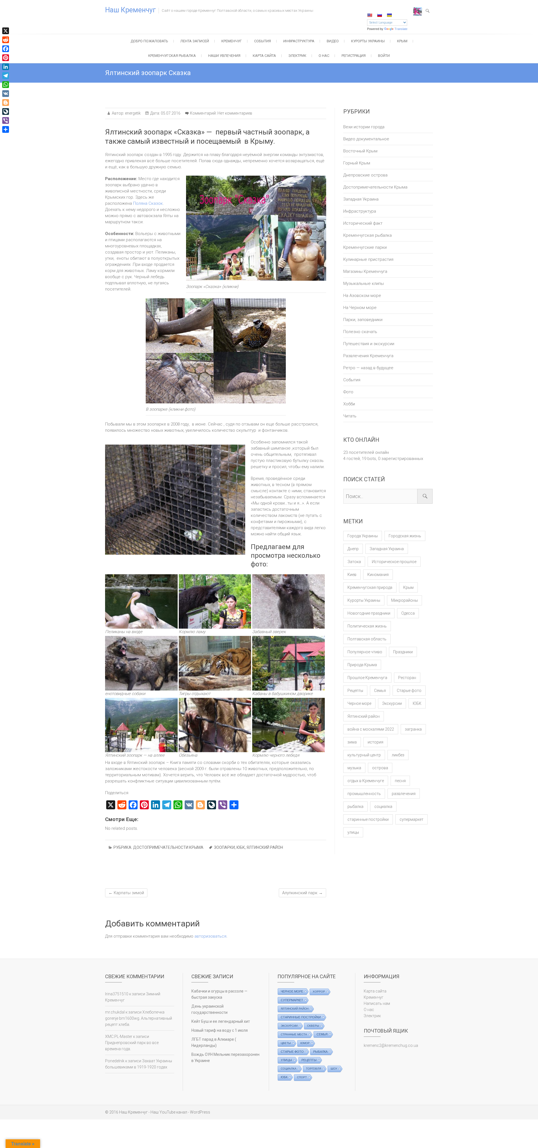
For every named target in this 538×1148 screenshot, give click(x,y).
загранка (413, 729)
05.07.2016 (170, 113)
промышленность (364, 793)
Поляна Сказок (148, 203)
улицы (353, 832)
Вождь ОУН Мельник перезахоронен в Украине (225, 1057)
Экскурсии (392, 703)
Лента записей (194, 41)
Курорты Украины (368, 41)
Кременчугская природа (369, 587)
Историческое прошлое (394, 561)
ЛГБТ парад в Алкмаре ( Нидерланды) (213, 1042)
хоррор (319, 991)
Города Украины (362, 536)
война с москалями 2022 (370, 729)
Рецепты (355, 690)
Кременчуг (231, 41)
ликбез (398, 755)
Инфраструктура (298, 41)
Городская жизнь (405, 536)
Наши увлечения (224, 56)
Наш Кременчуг (130, 10)
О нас (324, 56)
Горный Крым (356, 163)
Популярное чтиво (364, 652)
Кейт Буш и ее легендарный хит (220, 1021)
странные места (294, 1034)
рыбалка (355, 806)
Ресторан (407, 677)
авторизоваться (210, 936)
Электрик (297, 56)
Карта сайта (264, 56)
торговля (313, 1068)
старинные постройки (368, 819)
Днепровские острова (365, 175)
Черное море (359, 703)
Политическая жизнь (367, 626)
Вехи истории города (363, 126)
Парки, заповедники (362, 319)
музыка (354, 768)
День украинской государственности (209, 1009)
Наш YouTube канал (168, 1112)
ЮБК (240, 847)
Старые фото (409, 690)
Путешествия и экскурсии (368, 343)
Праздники (403, 652)
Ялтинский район (265, 847)
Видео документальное (366, 138)
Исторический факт (362, 223)
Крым (402, 41)
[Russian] (379, 15)
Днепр (353, 549)
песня (400, 780)
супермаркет (411, 819)
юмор (305, 1043)
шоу (334, 1068)
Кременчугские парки (365, 247)
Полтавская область (366, 639)
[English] (369, 15)
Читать (349, 416)
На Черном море (360, 307)
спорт (302, 1077)
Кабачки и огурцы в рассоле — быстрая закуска (219, 994)
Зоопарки (224, 847)
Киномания (378, 574)
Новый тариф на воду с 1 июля (219, 1030)
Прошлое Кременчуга (367, 677)
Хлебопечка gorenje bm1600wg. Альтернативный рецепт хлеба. (138, 1018)
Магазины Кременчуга (365, 271)
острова (380, 768)
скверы (313, 1025)
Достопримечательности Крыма (168, 847)
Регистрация (354, 56)
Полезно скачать (360, 331)
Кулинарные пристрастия (368, 259)
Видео (333, 41)
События (262, 41)
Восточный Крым (360, 151)
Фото (348, 391)
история (375, 742)
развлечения (404, 793)
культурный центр (364, 755)
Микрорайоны (404, 600)
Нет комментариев (234, 113)
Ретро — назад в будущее (368, 367)
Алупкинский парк (302, 892)
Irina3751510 (116, 994)
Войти (384, 56)
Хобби (349, 403)
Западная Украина (361, 199)
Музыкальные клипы (363, 283)
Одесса (408, 613)
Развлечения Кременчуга (368, 355)
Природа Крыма (362, 665)
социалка (383, 806)
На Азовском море (362, 295)
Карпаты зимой (126, 892)
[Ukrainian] (389, 15)
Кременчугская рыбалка (172, 56)
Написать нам (377, 1003)
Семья (380, 690)
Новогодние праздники (368, 613)
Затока (354, 561)
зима (352, 742)
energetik (132, 113)
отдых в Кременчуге (365, 780)
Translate (401, 29)
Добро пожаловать (149, 41)
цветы (286, 1043)
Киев (351, 574)
